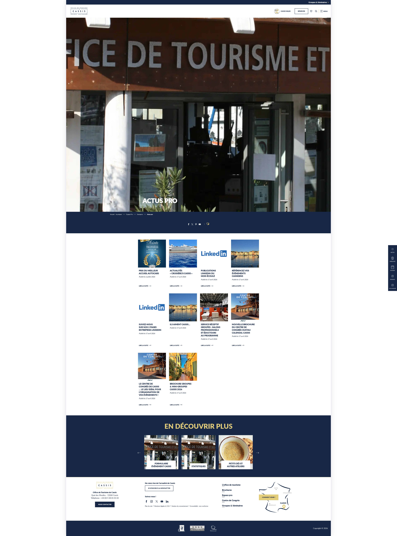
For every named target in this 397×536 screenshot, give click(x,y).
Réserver (351, 504)
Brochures (351, 514)
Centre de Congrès (348, 523)
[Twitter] (347, 533)
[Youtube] (350, 533)
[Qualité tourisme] (213, 528)
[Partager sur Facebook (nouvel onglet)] (189, 224)
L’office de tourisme (347, 510)
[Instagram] (343, 533)
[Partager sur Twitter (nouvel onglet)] (192, 224)
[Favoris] (311, 11)
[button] (316, 11)
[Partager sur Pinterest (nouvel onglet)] (196, 224)
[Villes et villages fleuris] (197, 528)
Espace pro (351, 518)
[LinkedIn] (354, 533)
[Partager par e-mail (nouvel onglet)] (200, 224)
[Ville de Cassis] (181, 528)
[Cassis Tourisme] (79, 11)
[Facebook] (340, 533)
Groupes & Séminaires (318, 2)
